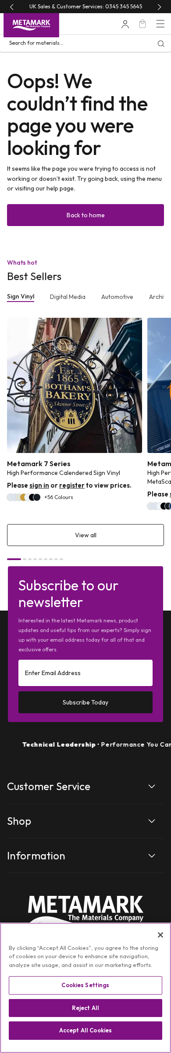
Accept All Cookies (85, 1030)
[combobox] (85, 43)
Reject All (85, 1007)
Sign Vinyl (20, 296)
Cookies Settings (85, 984)
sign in (39, 485)
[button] (160, 23)
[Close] (160, 935)
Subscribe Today (85, 702)
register (72, 485)
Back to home (86, 215)
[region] (85, 988)
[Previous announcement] (12, 7)
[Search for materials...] (161, 43)
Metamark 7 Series (39, 464)
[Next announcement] (159, 7)
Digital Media (68, 297)
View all (85, 535)
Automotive (117, 297)
